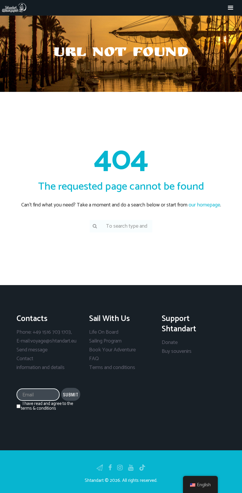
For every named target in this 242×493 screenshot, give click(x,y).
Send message (32, 349)
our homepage (204, 205)
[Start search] (94, 225)
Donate (170, 342)
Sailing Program (105, 341)
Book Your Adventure (112, 349)
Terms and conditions (112, 367)
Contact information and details (41, 363)
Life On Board (103, 332)
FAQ (94, 358)
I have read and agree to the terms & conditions (47, 406)
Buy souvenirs (177, 351)
